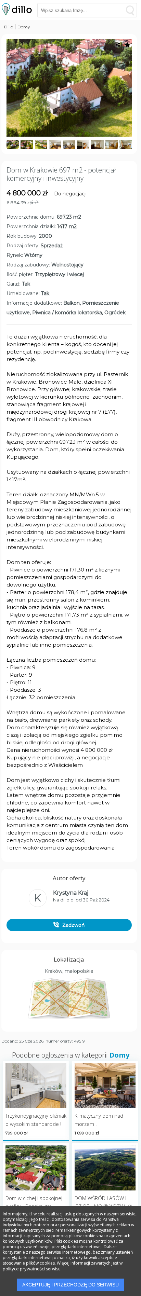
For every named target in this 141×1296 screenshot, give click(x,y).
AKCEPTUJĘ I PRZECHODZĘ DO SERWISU (70, 1284)
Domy (23, 26)
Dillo (8, 26)
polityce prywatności (24, 1269)
